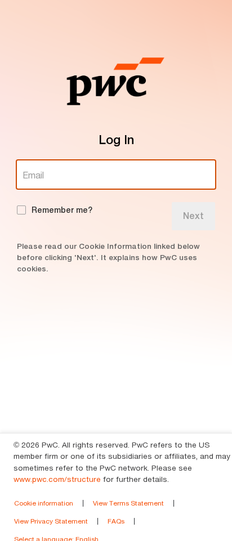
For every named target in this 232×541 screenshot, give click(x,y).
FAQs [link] (116, 521)
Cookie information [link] (43, 503)
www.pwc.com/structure (57, 479)
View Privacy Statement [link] (51, 521)
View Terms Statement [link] (128, 503)
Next (193, 216)
